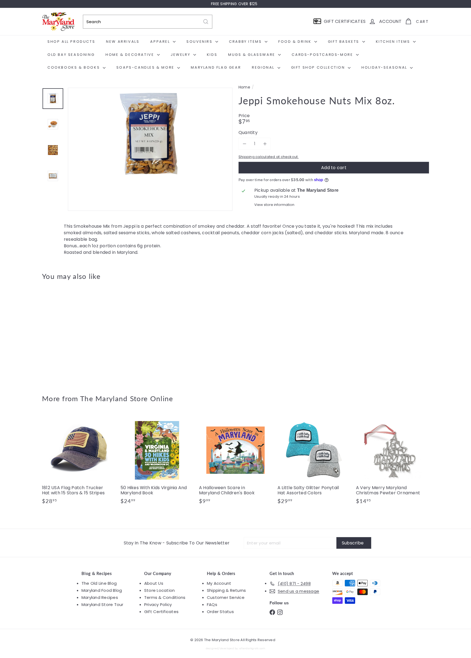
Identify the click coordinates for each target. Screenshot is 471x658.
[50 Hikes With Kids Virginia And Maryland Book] (157, 462)
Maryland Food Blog (101, 590)
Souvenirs (200, 41)
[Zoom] (150, 170)
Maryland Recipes (99, 597)
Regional (264, 67)
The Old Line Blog (99, 583)
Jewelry (181, 54)
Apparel (160, 41)
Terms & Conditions (164, 597)
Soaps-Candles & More (146, 67)
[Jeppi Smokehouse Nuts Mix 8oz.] (72, 333)
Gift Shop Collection (319, 67)
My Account (219, 583)
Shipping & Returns (226, 590)
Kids (212, 54)
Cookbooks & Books (74, 67)
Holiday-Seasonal (385, 67)
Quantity (248, 132)
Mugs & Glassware (252, 54)
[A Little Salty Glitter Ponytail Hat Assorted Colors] (314, 462)
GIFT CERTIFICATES (345, 21)
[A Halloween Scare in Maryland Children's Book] (235, 462)
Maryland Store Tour (102, 604)
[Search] (205, 22)
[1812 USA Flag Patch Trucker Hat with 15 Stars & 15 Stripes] (78, 462)
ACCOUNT (390, 21)
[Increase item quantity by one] (265, 144)
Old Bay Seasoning (71, 54)
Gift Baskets (344, 41)
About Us (153, 583)
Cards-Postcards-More (323, 54)
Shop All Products (71, 41)
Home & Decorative (130, 54)
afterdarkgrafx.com (252, 648)
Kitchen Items (394, 41)
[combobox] (147, 22)
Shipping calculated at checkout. (268, 156)
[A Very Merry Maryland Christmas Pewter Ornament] (392, 462)
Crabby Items (246, 41)
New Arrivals (122, 41)
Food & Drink (295, 41)
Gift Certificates (161, 611)
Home (244, 87)
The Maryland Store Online (126, 398)
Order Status (220, 611)
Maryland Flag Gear (216, 67)
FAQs (212, 604)
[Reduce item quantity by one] (244, 144)
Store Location (159, 590)
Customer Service (225, 597)
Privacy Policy (158, 604)
